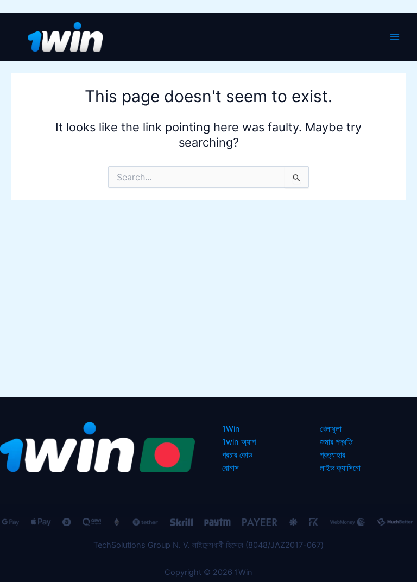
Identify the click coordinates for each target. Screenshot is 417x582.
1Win (231, 429)
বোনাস (230, 468)
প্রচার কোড (237, 455)
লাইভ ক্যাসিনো (340, 468)
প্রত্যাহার (332, 455)
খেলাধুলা (331, 429)
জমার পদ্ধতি (336, 442)
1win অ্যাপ (239, 442)
